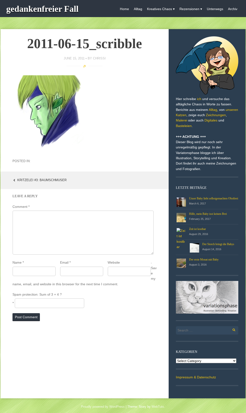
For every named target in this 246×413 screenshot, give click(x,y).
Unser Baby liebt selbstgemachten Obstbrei (213, 198)
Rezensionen (189, 9)
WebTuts (158, 406)
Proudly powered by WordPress (103, 406)
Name (18, 262)
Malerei (181, 120)
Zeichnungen (216, 115)
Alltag (138, 9)
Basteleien (184, 126)
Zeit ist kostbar (197, 229)
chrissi (99, 58)
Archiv (232, 9)
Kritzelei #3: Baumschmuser (41, 180)
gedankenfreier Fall (42, 9)
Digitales (210, 120)
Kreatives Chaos (159, 9)
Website (114, 262)
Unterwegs (215, 9)
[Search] (231, 329)
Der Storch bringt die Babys (218, 244)
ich (199, 99)
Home (124, 9)
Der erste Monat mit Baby (204, 259)
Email (65, 262)
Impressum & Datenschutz (196, 377)
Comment (21, 207)
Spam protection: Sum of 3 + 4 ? (37, 294)
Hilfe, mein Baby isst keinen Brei (208, 214)
